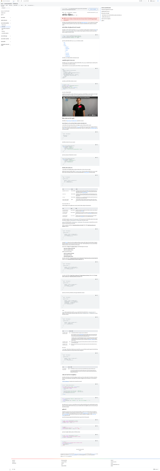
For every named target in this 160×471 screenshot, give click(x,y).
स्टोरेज (64, 44)
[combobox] (143, 1)
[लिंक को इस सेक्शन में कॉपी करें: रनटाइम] (65, 310)
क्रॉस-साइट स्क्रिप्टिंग (66, 414)
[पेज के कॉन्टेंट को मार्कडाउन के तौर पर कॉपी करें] (76, 15)
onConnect (67, 53)
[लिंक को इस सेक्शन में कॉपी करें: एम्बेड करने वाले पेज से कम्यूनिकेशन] (77, 374)
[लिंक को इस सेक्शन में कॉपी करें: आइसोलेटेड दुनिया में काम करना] (75, 60)
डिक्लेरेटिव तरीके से (74, 120)
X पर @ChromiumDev (113, 461)
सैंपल (25, 5)
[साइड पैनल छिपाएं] (10, 469)
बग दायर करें (13, 461)
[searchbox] (5, 8)
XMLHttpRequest (85, 413)
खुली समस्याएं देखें (14, 463)
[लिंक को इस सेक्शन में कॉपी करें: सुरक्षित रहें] (67, 409)
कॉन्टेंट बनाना (10, 5)
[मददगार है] (96, 12)
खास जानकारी (2, 5)
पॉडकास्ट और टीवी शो (63, 465)
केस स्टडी (62, 463)
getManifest (67, 48)
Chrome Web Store (30, 5)
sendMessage (68, 56)
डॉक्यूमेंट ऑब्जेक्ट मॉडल (84, 22)
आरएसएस (112, 465)
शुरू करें (7, 5)
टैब (64, 128)
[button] (5, 18)
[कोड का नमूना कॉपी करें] (97, 35)
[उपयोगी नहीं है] (97, 12)
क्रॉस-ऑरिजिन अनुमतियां (94, 128)
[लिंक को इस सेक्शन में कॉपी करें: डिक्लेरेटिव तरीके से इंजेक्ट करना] (73, 167)
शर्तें (12, 469)
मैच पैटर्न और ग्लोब (84, 192)
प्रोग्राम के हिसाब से (69, 120)
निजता (14, 469)
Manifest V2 (15, 3)
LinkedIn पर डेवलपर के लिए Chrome (115, 464)
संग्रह (61, 464)
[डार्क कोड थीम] (95, 35)
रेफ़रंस (21, 5)
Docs (2, 3)
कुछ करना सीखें (15, 5)
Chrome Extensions (8, 3)
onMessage (67, 54)
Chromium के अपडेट (63, 461)
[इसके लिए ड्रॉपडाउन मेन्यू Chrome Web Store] (34, 5)
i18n (64, 42)
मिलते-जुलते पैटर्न (87, 172)
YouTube (112, 463)
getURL (67, 50)
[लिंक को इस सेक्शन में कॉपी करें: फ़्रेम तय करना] (66, 347)
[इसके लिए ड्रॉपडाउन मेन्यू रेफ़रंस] (23, 5)
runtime (65, 45)
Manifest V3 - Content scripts (93, 18)
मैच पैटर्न (87, 191)
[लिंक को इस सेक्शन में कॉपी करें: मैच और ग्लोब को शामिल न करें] (71, 203)
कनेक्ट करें (67, 47)
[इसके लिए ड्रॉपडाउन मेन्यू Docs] (15, 0)
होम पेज (63, 12)
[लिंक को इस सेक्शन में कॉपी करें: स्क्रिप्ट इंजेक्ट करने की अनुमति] (75, 118)
